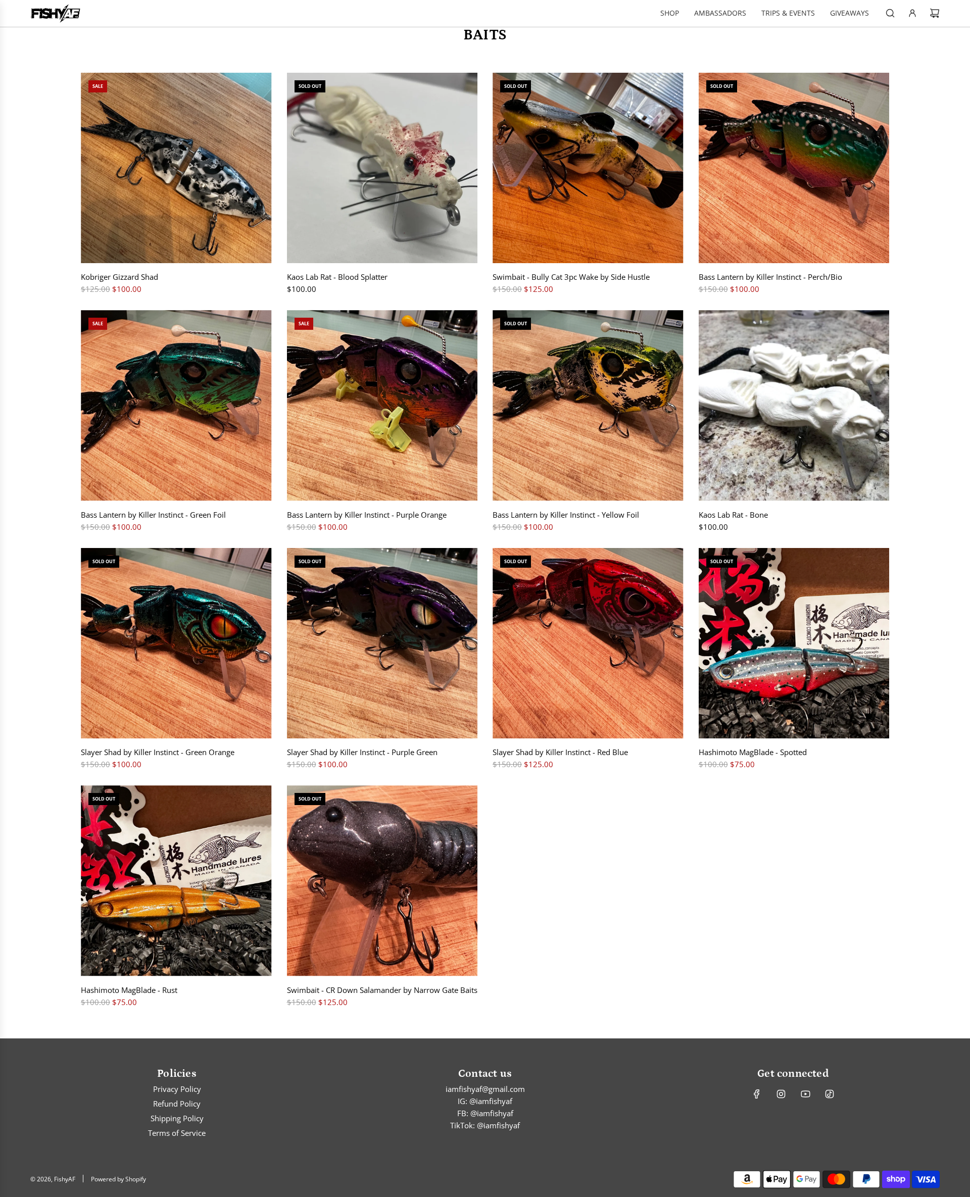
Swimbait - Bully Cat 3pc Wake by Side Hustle (571, 277)
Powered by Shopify (118, 1179)
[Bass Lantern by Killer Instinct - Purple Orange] (382, 405)
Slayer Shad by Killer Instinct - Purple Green (362, 752)
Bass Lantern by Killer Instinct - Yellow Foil (566, 515)
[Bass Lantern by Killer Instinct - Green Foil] (176, 405)
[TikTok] (829, 1094)
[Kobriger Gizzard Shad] (176, 168)
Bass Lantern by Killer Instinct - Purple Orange (367, 515)
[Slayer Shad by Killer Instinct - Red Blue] (588, 643)
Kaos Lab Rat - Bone (733, 515)
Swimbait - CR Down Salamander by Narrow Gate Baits (382, 990)
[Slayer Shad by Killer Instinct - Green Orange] (176, 643)
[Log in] (912, 13)
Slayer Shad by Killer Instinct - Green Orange (157, 752)
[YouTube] (805, 1094)
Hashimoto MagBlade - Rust (129, 990)
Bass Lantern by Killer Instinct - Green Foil (153, 515)
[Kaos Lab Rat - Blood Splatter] (382, 168)
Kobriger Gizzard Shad (119, 277)
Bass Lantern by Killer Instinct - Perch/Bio (770, 277)
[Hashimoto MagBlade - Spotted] (794, 643)
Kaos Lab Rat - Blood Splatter (337, 277)
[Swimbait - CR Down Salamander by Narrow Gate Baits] (382, 880)
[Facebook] (757, 1094)
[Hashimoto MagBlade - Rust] (176, 880)
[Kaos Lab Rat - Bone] (794, 405)
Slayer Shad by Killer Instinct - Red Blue (560, 752)
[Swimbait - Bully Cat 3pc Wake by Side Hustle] (588, 168)
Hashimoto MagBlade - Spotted (753, 752)
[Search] (890, 13)
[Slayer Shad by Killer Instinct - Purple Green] (382, 643)
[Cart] (935, 13)
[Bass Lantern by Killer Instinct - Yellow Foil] (588, 405)
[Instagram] (781, 1094)
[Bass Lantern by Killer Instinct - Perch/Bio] (794, 168)
